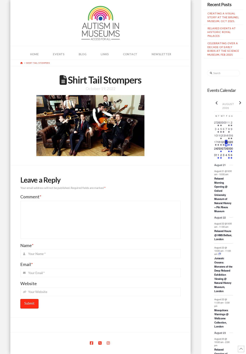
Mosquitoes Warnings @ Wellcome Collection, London (221, 318)
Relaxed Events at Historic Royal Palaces (221, 32)
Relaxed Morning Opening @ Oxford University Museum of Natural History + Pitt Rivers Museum (222, 195)
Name (26, 245)
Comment (30, 196)
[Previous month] (216, 103)
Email (26, 264)
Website (28, 283)
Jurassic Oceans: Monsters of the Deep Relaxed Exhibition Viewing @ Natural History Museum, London (223, 274)
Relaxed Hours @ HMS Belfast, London (223, 235)
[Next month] (240, 102)
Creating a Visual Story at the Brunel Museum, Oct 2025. (223, 17)
